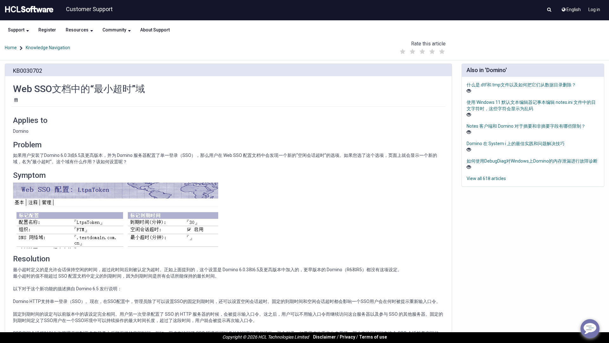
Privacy (347, 337)
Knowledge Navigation (48, 47)
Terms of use (373, 337)
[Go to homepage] (28, 9)
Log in (594, 9)
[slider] (422, 50)
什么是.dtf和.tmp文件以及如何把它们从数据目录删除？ (521, 84)
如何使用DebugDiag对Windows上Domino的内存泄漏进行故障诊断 (532, 161)
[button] (549, 10)
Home (11, 47)
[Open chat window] (589, 328)
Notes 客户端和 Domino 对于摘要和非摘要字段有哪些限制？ (526, 126)
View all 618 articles (486, 178)
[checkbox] (402, 52)
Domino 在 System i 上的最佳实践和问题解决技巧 (516, 143)
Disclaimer (324, 337)
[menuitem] (571, 8)
